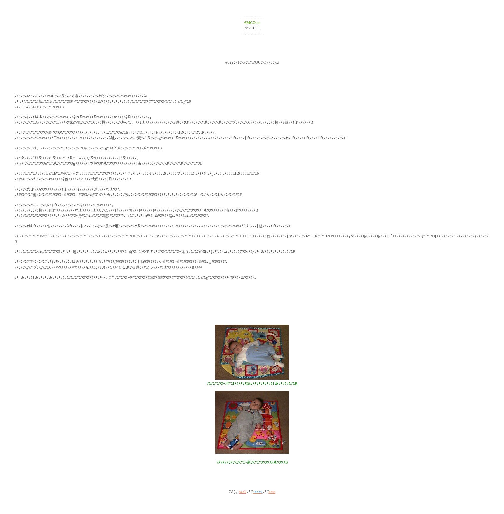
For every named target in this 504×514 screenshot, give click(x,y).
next (272, 492)
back (242, 492)
